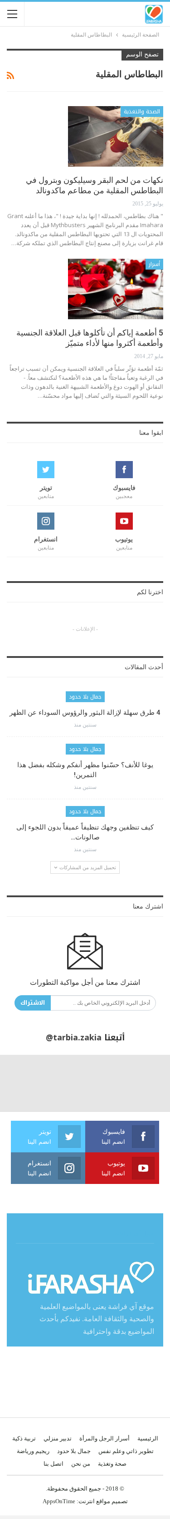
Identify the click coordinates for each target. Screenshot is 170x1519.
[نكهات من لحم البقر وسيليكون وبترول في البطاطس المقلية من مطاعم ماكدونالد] (115, 136)
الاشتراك (32, 1002)
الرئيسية (147, 1438)
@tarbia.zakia (74, 1037)
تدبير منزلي (58, 1438)
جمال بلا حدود (85, 697)
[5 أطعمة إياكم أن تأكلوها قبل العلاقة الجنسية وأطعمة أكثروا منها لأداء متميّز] (115, 289)
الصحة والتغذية (142, 111)
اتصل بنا (53, 1463)
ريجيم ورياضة (33, 1451)
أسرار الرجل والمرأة (104, 1438)
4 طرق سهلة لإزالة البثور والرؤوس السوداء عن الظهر (85, 712)
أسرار (154, 264)
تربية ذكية (24, 1438)
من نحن (80, 1463)
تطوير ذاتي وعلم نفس (126, 1451)
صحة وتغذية (112, 1463)
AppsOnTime (59, 1501)
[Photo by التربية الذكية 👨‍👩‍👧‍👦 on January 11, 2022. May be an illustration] (141, 1083)
